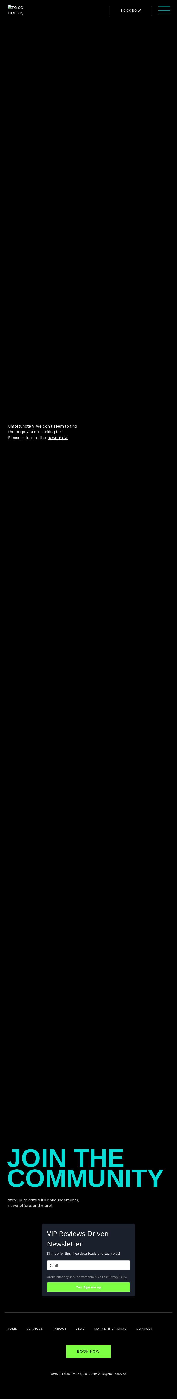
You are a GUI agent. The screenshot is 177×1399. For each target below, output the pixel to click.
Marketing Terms (110, 1328)
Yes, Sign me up (88, 1287)
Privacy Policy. (118, 1277)
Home (12, 1328)
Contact (144, 1328)
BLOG (80, 1328)
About (61, 1328)
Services (34, 1328)
